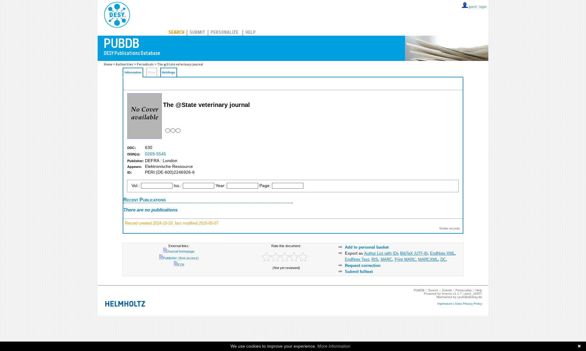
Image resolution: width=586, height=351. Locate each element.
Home (108, 64)
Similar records (449, 228)
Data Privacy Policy (468, 303)
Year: (220, 185)
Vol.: (136, 185)
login (483, 7)
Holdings (168, 72)
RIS (374, 259)
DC (443, 259)
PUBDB (144, 14)
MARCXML (428, 259)
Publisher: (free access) (181, 258)
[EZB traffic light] (172, 130)
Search (176, 32)
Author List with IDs (381, 253)
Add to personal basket (367, 247)
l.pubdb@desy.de (469, 297)
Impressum (444, 303)
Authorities (124, 64)
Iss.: (178, 185)
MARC (386, 259)
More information (333, 346)
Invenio (447, 293)
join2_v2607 (473, 293)
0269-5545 (155, 154)
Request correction (363, 265)
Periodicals (145, 64)
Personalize (224, 32)
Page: (265, 185)
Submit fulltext (359, 271)
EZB (181, 265)
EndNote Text (357, 259)
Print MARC (405, 259)
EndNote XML (442, 253)
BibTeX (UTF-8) (414, 253)
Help (250, 32)
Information (133, 72)
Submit (197, 32)
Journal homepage (180, 251)
